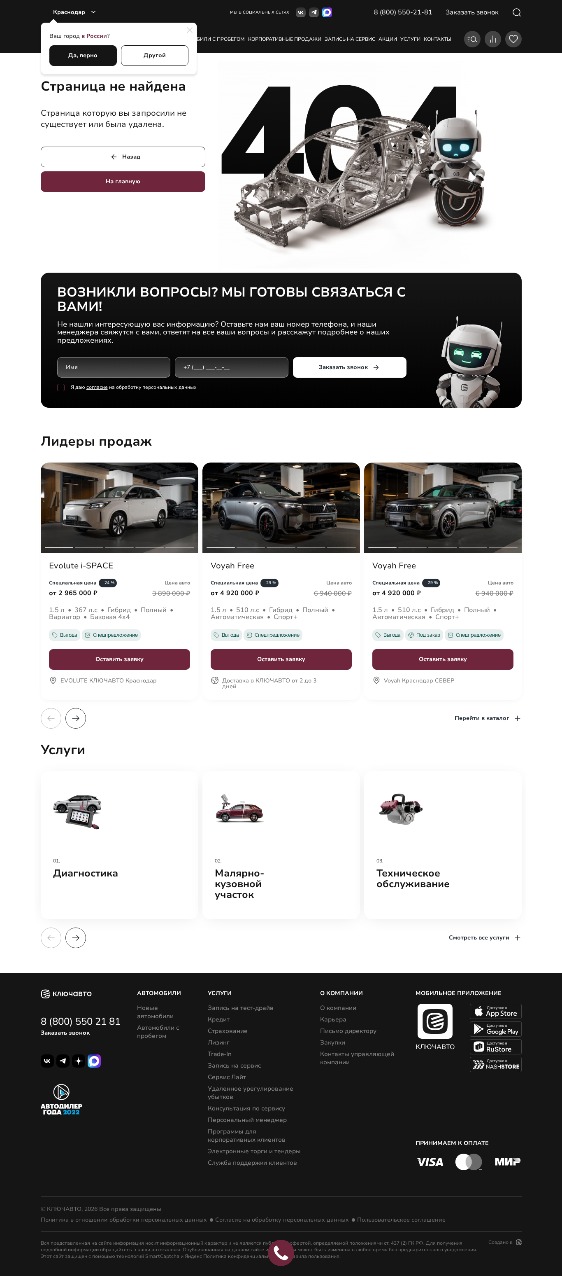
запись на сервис (350, 39)
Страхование (228, 1031)
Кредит (219, 1019)
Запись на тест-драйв (241, 1008)
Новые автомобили (155, 1012)
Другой (155, 55)
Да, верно (83, 55)
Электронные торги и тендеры (254, 1151)
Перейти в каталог (482, 718)
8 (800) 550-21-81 (403, 12)
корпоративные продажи (284, 39)
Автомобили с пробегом (210, 39)
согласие (97, 387)
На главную (123, 181)
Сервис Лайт (227, 1077)
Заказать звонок (343, 367)
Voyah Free (232, 565)
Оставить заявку (119, 659)
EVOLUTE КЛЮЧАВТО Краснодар (108, 681)
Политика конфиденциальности (242, 1256)
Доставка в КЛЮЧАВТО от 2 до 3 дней (269, 684)
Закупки (332, 1042)
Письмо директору (348, 1031)
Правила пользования (312, 1256)
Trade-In (220, 1054)
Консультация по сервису (246, 1108)
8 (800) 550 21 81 (81, 1021)
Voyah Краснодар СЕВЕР (419, 681)
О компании (338, 1008)
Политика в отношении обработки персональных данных (124, 1220)
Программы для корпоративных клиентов (247, 1135)
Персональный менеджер (247, 1120)
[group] (119, 845)
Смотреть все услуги (479, 938)
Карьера (333, 1019)
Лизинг (219, 1042)
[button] (75, 718)
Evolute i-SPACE (81, 565)
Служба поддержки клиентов (252, 1163)
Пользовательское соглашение (401, 1220)
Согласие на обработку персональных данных (282, 1220)
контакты (437, 39)
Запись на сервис (234, 1065)
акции (388, 39)
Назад (131, 157)
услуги (410, 39)
